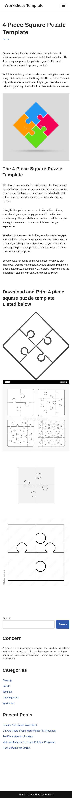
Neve (22, 794)
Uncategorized (10, 697)
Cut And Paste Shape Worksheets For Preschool (29, 730)
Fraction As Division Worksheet (20, 725)
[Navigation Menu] (63, 5)
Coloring (7, 680)
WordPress (47, 794)
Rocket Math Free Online (16, 747)
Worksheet (8, 703)
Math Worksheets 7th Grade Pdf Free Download (29, 742)
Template (7, 691)
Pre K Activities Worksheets (18, 736)
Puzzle (6, 39)
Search (6, 618)
